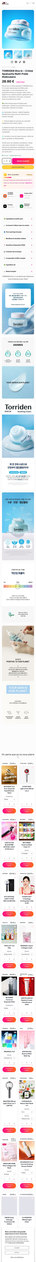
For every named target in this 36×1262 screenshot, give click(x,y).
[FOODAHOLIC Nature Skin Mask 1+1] (26, 1089)
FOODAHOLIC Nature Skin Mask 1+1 (26, 1103)
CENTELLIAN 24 (23, 975)
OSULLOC (5, 922)
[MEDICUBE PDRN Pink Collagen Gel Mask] (9, 1152)
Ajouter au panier (23, 161)
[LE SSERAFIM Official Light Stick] (26, 1206)
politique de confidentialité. (16, 1242)
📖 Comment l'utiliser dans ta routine (16, 225)
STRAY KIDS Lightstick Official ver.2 (27, 789)
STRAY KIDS (23, 763)
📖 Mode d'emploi (10, 271)
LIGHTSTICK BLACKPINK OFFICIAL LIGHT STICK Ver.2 (9, 846)
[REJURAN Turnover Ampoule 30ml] (9, 986)
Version (27, 850)
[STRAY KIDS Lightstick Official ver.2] (26, 775)
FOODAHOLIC (23, 1078)
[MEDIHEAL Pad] (9, 1040)
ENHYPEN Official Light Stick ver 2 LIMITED (9, 1103)
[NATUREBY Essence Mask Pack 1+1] (26, 831)
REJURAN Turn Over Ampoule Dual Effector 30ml (9, 790)
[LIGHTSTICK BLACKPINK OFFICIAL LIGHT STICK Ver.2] (9, 831)
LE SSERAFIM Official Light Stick (27, 1220)
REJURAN (5, 763)
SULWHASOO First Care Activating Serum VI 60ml (27, 1164)
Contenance (9, 796)
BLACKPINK (5, 819)
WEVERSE (5, 873)
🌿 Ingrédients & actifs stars (13, 219)
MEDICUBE (5, 1139)
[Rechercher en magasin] (28, 3)
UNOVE (4, 1194)
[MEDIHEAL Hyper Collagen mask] (26, 934)
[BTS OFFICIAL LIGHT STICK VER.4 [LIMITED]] (9, 885)
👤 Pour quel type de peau (13, 232)
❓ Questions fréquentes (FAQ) (14, 245)
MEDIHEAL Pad (9, 1052)
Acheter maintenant (18, 167)
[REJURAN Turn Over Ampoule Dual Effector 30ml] (9, 775)
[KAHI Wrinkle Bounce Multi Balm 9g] (26, 1040)
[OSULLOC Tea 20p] (9, 934)
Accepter (17, 1247)
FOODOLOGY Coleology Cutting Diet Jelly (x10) (27, 900)
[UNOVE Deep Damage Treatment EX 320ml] (9, 1206)
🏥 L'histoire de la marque (12, 251)
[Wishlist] (30, 3)
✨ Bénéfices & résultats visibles (15, 238)
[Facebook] (16, 62)
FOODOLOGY (23, 873)
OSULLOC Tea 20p (9, 947)
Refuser (17, 1252)
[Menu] (33, 3)
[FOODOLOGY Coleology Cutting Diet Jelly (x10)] (26, 885)
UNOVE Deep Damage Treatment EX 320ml (9, 1221)
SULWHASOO (23, 1139)
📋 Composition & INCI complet (14, 258)
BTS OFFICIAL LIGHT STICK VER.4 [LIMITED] (9, 899)
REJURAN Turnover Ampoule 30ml (9, 1000)
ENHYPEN (5, 1078)
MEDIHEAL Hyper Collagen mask (26, 947)
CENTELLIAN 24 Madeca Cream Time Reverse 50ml (27, 1001)
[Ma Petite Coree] (6, 3)
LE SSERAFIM (23, 1194)
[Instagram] (12, 62)
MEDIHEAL (23, 922)
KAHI (21, 1028)
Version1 (26, 1109)
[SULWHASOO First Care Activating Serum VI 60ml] (26, 1150)
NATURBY (22, 819)
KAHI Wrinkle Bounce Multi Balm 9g (27, 1054)
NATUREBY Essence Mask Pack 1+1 (27, 845)
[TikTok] (20, 62)
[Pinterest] (24, 62)
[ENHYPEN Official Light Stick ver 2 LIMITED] (9, 1089)
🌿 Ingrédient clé (9, 265)
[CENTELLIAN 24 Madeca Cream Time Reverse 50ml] (26, 986)
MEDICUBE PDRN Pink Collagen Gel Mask (9, 1166)
